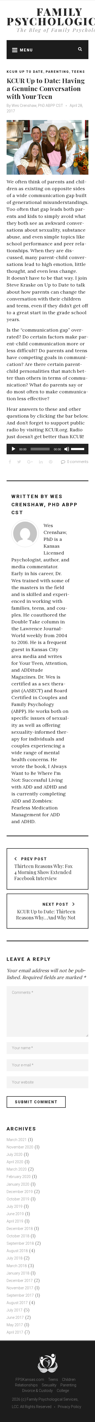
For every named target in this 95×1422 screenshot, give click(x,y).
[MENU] (13, 49)
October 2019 (18, 1199)
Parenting (57, 72)
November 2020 (20, 1147)
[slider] (78, 448)
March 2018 (17, 1266)
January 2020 (18, 1184)
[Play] (13, 449)
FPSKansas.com (30, 1379)
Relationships (26, 1385)
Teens (78, 72)
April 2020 (15, 1162)
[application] (47, 449)
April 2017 (15, 1332)
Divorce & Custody (37, 1390)
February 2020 (19, 1177)
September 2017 (20, 1295)
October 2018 (18, 1236)
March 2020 (17, 1169)
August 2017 (17, 1303)
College (63, 1390)
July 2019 (14, 1206)
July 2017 (14, 1310)
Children (68, 1379)
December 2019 (20, 1192)
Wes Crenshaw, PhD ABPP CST (37, 105)
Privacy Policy (69, 1407)
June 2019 (15, 1214)
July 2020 (14, 1154)
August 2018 (17, 1251)
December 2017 (20, 1280)
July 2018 (14, 1258)
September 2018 (20, 1243)
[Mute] (66, 449)
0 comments (77, 462)
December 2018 (20, 1229)
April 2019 (15, 1221)
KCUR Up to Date (25, 72)
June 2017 (15, 1317)
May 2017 (15, 1325)
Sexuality (49, 1385)
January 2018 (18, 1273)
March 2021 (17, 1140)
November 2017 (20, 1288)
